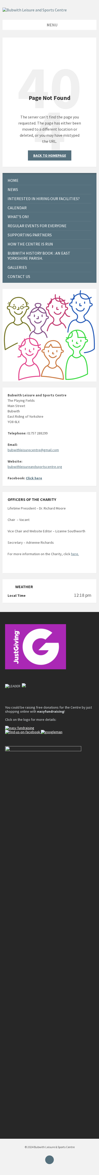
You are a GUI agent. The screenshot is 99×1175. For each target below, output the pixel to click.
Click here (34, 478)
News (13, 189)
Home (13, 180)
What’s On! (18, 216)
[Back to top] (49, 1159)
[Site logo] (35, 9)
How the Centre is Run (30, 244)
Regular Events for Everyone (37, 225)
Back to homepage (49, 155)
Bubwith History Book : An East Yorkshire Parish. (39, 256)
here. (75, 554)
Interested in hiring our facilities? (44, 198)
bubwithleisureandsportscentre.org (35, 466)
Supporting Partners (30, 234)
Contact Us (19, 276)
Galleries (17, 267)
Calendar (17, 207)
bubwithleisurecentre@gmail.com (33, 450)
